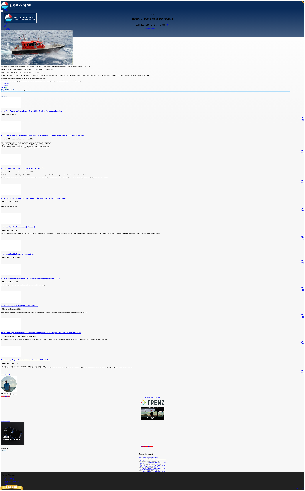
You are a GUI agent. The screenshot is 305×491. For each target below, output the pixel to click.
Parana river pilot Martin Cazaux (9, 394)
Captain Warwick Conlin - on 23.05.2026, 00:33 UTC (154, 471)
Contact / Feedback (9, 478)
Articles (6, 24)
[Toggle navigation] (2, 11)
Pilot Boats (6, 83)
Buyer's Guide (7, 26)
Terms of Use (20, 481)
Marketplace (7, 28)
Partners (6, 482)
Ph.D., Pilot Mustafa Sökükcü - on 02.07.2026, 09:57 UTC (153, 459)
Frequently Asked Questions (11, 480)
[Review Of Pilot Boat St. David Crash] (37, 65)
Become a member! (5, 396)
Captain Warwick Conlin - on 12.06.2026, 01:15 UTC (154, 468)
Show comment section (151, 28)
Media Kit (6, 484)
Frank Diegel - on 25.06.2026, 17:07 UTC (157, 462)
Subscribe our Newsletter (147, 446)
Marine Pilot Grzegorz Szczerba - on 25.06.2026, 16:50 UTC (153, 465)
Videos (5, 25)
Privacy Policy (12, 481)
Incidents (6, 85)
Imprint (6, 481)
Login (3, 90)
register (8, 90)
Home (5, 9)
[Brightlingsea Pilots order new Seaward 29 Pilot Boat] (11, 356)
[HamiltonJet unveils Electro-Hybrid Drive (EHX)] (11, 165)
